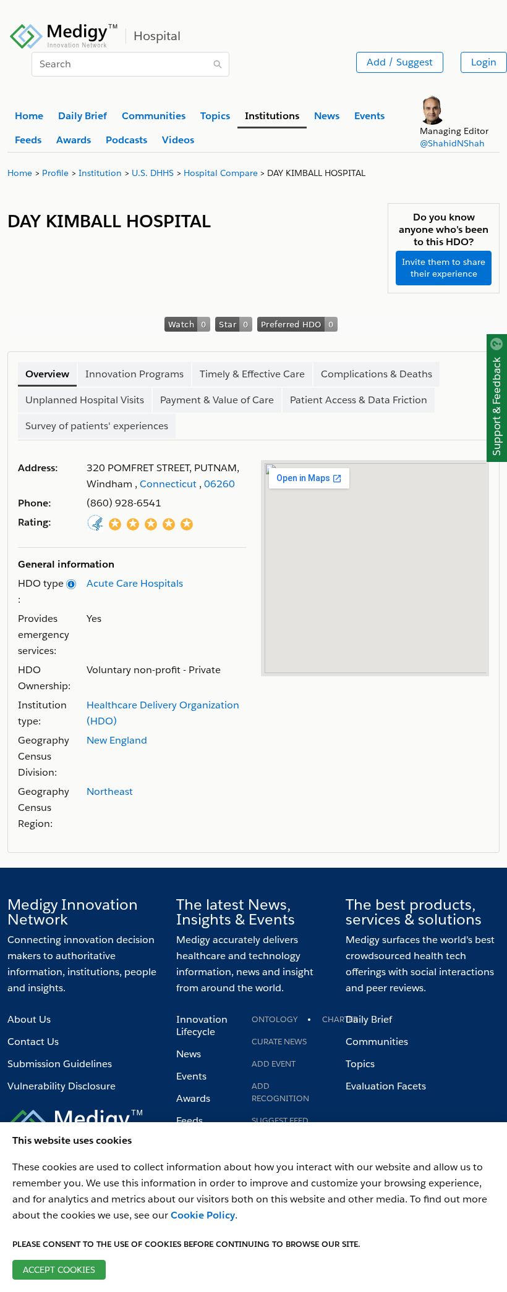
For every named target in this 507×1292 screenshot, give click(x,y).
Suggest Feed (280, 1120)
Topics (360, 1063)
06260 (219, 483)
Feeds (189, 1120)
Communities (377, 1041)
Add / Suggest (400, 62)
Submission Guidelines (59, 1063)
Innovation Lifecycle (202, 1025)
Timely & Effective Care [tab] (252, 373)
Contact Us (33, 1041)
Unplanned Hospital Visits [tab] (84, 399)
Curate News (279, 1041)
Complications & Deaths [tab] (376, 373)
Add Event (274, 1064)
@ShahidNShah (452, 143)
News (188, 1053)
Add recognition (280, 1092)
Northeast (110, 791)
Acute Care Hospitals (135, 583)
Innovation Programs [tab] (134, 373)
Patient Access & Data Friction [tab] (358, 399)
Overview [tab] (47, 373)
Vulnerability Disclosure (61, 1086)
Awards (193, 1098)
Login (483, 62)
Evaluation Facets (386, 1086)
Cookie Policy (203, 1215)
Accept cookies (59, 1269)
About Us (29, 1019)
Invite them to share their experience (443, 267)
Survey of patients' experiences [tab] (96, 425)
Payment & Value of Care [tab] (217, 399)
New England (117, 740)
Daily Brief (369, 1019)
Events (191, 1076)
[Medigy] (64, 34)
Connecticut (168, 483)
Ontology (274, 1019)
